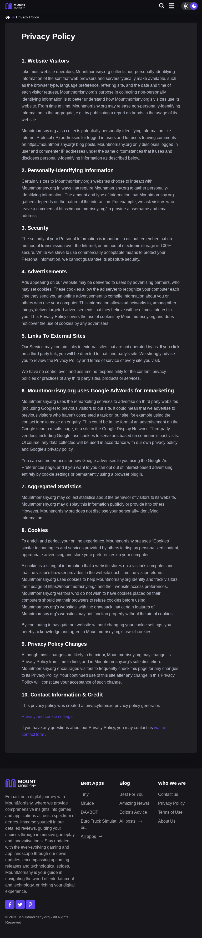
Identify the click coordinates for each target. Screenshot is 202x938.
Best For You (131, 794)
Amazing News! (134, 803)
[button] (161, 6)
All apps (89, 836)
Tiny (85, 794)
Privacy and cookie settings (47, 716)
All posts (128, 821)
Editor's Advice (133, 812)
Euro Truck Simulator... (98, 824)
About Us (166, 821)
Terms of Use (170, 812)
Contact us (168, 794)
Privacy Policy (171, 803)
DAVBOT (89, 812)
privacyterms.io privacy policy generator (122, 705)
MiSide (87, 803)
